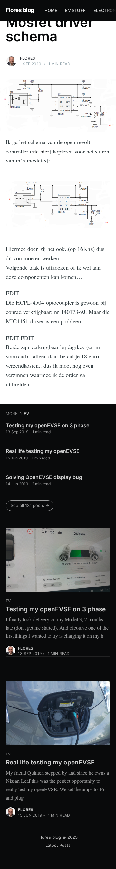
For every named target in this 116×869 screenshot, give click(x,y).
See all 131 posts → (30, 505)
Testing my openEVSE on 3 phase (47, 425)
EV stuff (75, 10)
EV (26, 413)
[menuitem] (51, 10)
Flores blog (20, 10)
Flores (27, 58)
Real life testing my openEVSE (43, 451)
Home (51, 10)
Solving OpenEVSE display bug (44, 477)
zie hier (40, 151)
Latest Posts (58, 845)
